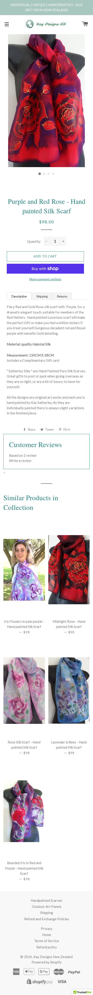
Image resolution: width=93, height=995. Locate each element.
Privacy (46, 929)
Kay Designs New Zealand (53, 957)
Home (46, 935)
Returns (62, 296)
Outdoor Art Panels (46, 906)
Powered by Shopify (47, 962)
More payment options (45, 279)
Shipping (42, 296)
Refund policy (46, 947)
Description (19, 296)
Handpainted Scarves (46, 900)
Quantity (34, 241)
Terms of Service (46, 941)
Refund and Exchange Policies (46, 919)
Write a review (20, 461)
